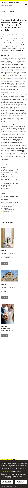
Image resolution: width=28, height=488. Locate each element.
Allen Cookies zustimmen (20, 482)
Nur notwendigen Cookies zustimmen (6, 482)
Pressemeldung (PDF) (7, 225)
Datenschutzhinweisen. (6, 471)
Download (4, 263)
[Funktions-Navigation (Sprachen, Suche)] (26, 4)
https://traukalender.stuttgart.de (10, 78)
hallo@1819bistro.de (7, 211)
